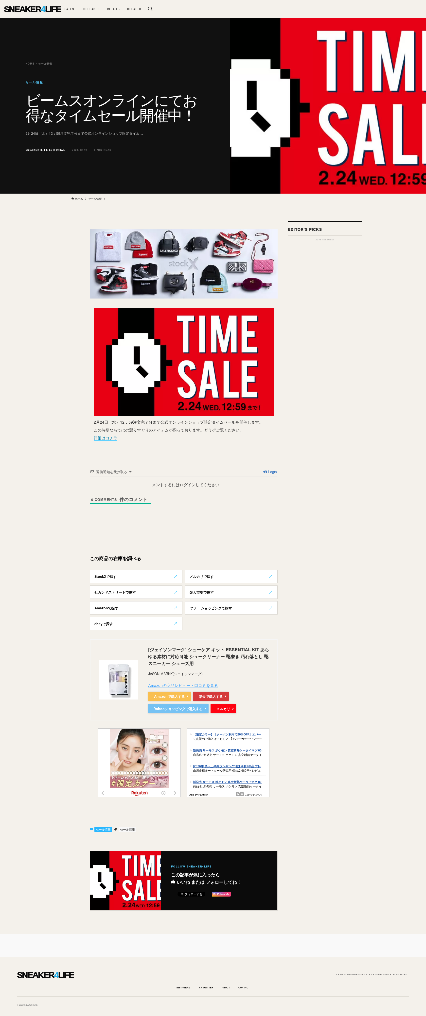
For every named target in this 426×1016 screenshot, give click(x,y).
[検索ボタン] (150, 9)
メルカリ (223, 708)
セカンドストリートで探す (115, 592)
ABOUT (226, 987)
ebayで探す (103, 623)
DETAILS (113, 9)
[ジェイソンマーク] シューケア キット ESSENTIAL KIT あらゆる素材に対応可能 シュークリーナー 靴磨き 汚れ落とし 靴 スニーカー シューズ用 (208, 656)
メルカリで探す (202, 576)
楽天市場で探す (202, 592)
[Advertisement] (325, 317)
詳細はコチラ (105, 438)
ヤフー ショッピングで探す (211, 607)
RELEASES (91, 9)
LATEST (70, 9)
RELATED (134, 9)
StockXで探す (105, 576)
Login (272, 471)
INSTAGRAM (184, 987)
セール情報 (103, 829)
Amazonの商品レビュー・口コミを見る (183, 685)
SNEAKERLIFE (32, 9)
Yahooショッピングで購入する (178, 708)
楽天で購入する (211, 696)
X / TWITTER (206, 987)
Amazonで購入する (169, 696)
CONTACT (244, 987)
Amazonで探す (106, 607)
